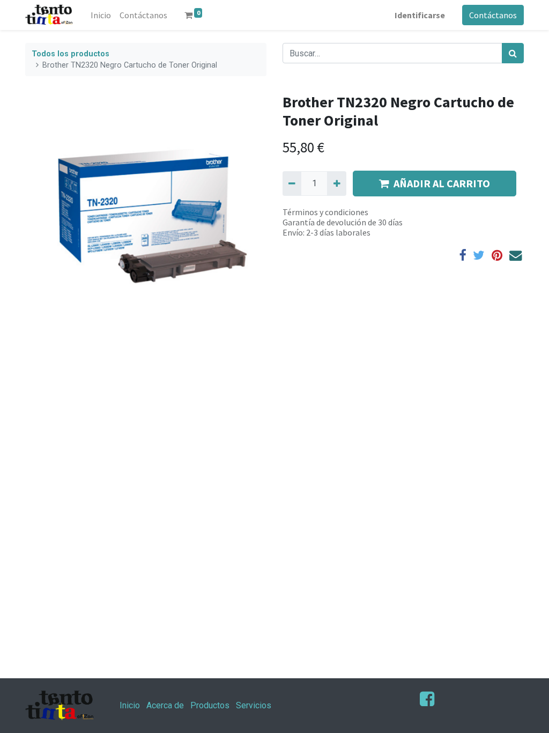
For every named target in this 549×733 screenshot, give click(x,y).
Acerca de (165, 705)
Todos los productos (70, 53)
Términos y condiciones (325, 212)
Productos (209, 705)
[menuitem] (100, 15)
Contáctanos (493, 15)
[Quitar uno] (292, 183)
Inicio (130, 705)
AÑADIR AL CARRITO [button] (442, 183)
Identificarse (420, 15)
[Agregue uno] (336, 183)
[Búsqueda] (513, 53)
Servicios (253, 705)
